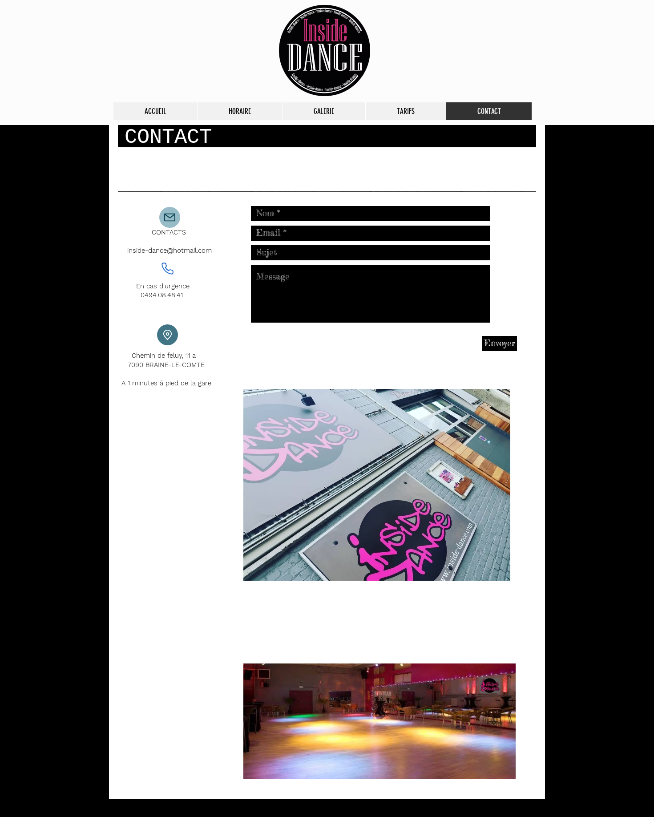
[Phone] (167, 269)
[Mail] (169, 217)
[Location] (167, 334)
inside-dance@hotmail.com (169, 251)
